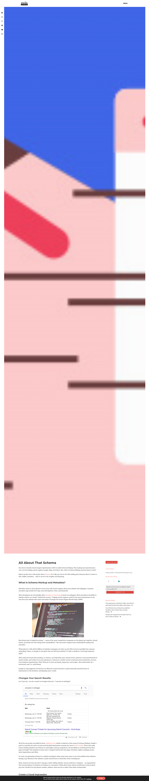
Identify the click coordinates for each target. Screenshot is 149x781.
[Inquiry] (2, 34)
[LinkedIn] (2, 25)
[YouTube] (2, 29)
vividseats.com (50, 743)
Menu (125, 3)
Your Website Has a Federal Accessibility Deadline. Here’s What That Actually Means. (118, 610)
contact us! (120, 592)
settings (89, 779)
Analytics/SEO (110, 572)
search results (78, 745)
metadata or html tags (53, 595)
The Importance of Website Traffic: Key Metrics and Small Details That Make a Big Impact (120, 604)
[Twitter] (2, 21)
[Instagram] (2, 17)
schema (47, 574)
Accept (101, 778)
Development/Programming (123, 572)
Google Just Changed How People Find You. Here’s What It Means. (118, 615)
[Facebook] (2, 12)
